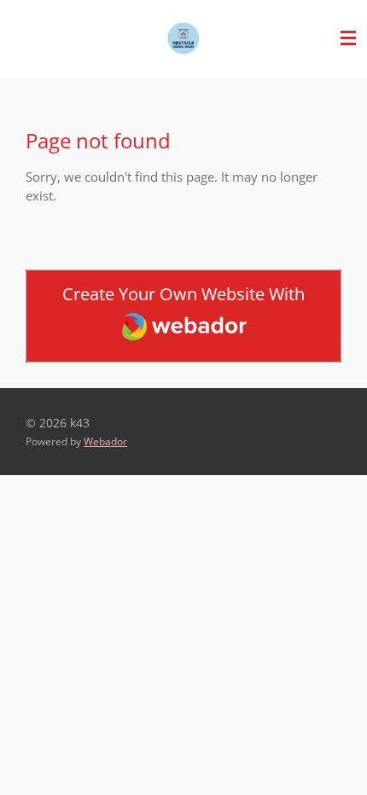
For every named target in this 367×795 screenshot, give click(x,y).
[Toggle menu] (348, 38)
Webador (105, 441)
